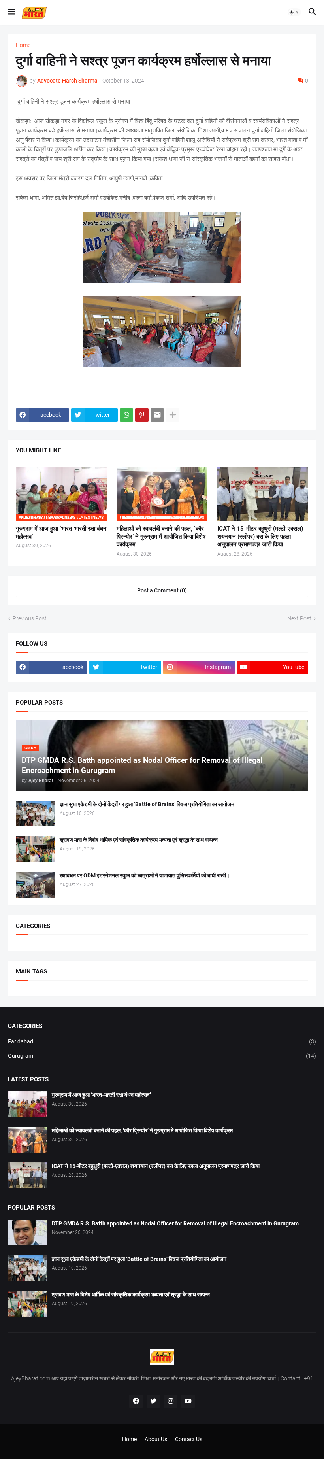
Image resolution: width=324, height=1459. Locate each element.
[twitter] (153, 1401)
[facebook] (136, 1401)
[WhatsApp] (126, 415)
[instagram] (170, 1401)
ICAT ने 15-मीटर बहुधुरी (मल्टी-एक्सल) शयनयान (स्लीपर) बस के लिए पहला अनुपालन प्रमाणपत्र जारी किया (260, 536)
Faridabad (162, 1041)
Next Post (299, 618)
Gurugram (162, 1056)
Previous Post (30, 618)
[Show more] (172, 415)
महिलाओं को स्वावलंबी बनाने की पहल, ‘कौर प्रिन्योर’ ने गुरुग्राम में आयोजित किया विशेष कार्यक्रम (161, 536)
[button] (11, 12)
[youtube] (188, 1401)
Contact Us (188, 1439)
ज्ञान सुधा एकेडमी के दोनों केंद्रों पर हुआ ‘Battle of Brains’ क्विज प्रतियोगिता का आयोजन (147, 804)
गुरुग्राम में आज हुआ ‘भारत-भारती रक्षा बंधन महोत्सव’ (61, 532)
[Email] (157, 415)
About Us (156, 1439)
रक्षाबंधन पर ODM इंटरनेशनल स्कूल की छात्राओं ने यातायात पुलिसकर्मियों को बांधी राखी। (145, 875)
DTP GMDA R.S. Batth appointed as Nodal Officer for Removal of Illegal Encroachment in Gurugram (175, 1223)
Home (23, 45)
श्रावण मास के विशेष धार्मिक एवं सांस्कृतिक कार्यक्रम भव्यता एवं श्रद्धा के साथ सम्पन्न (139, 840)
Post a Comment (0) (162, 590)
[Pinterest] (142, 415)
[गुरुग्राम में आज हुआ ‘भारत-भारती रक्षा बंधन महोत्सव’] (27, 1104)
